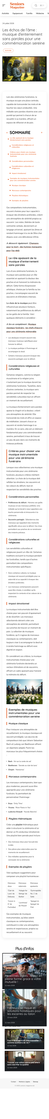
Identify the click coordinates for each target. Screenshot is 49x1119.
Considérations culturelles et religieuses (23, 167)
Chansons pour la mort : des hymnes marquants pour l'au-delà (24, 247)
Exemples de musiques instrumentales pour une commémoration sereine (24, 179)
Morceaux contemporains (21, 190)
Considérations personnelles (22, 161)
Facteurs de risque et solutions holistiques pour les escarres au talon (24, 1011)
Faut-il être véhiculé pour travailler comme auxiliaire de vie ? (23, 1041)
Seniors (8, 973)
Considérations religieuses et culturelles (23, 146)
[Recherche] (36, 5)
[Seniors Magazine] (17, 5)
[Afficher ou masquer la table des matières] (36, 132)
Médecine (10, 1005)
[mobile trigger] (4, 5)
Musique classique (19, 185)
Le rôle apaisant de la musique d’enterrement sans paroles (22, 139)
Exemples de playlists (20, 200)
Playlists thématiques (20, 195)
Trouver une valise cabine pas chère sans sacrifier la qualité (23, 1063)
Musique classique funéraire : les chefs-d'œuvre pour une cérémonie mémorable (24, 328)
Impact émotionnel (19, 173)
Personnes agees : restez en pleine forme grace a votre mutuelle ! (23, 978)
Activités (8, 50)
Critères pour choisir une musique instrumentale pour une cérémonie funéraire (23, 154)
